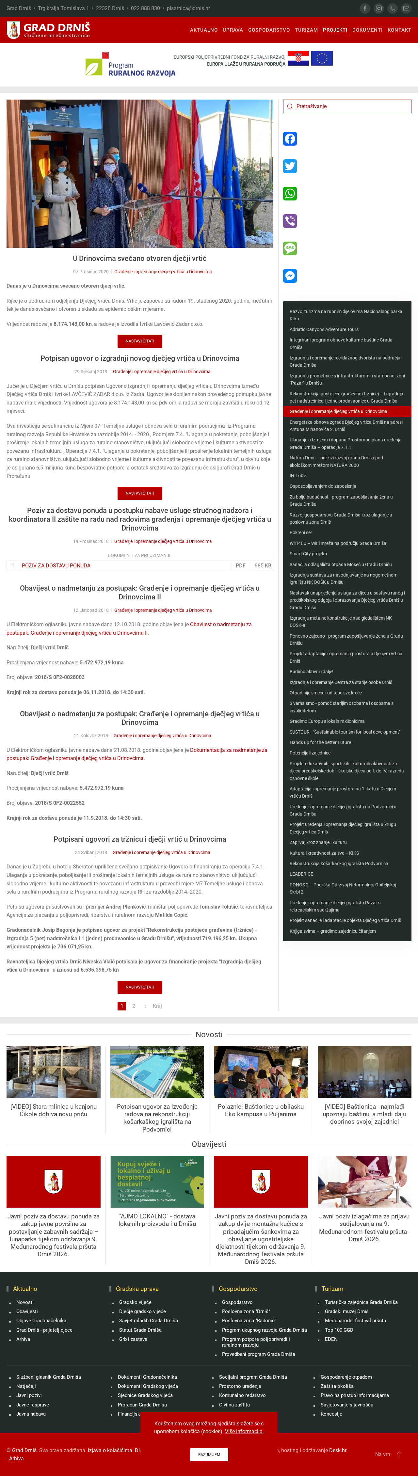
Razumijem (209, 1454)
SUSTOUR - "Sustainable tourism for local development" (345, 732)
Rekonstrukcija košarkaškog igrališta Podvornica (339, 863)
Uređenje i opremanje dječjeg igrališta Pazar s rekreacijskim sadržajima (335, 906)
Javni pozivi (29, 1395)
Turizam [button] (306, 30)
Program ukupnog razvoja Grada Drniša (264, 1330)
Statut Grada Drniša (140, 1330)
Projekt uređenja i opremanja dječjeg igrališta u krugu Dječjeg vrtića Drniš (343, 828)
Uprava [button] (233, 30)
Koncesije (331, 1414)
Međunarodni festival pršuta (355, 1321)
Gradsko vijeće (135, 1302)
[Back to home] (49, 30)
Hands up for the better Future (320, 742)
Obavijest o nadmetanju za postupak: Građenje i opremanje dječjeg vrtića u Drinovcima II (140, 592)
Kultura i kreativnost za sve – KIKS (324, 853)
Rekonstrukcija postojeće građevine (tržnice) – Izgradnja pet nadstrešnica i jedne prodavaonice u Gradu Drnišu (346, 397)
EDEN (331, 1339)
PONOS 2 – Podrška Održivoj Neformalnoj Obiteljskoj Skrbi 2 (343, 888)
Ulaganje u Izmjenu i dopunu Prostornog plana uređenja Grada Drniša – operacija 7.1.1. (346, 443)
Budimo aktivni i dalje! (311, 671)
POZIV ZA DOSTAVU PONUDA (56, 566)
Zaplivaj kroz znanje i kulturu (318, 842)
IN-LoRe (298, 475)
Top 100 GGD (339, 1330)
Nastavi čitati (140, 341)
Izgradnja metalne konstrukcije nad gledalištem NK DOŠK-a (341, 621)
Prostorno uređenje (240, 1386)
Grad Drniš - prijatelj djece (44, 1330)
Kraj (157, 1006)
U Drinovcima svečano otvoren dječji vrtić (140, 258)
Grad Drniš (24, 1450)
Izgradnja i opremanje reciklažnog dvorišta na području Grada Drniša (345, 361)
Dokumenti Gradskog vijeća (148, 1386)
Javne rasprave (32, 1405)
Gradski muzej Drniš (347, 1311)
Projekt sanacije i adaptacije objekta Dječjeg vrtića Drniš (345, 920)
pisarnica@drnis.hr (188, 8)
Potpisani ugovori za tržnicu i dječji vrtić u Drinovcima (140, 839)
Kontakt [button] (399, 30)
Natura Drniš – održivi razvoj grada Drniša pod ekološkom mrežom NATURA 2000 (336, 461)
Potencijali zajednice (310, 752)
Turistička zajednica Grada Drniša (361, 1302)
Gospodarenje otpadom (346, 1377)
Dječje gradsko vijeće (142, 1311)
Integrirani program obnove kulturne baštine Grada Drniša (341, 343)
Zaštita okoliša (337, 1386)
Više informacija (244, 1431)
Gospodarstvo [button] (269, 30)
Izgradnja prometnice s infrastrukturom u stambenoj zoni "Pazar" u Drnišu (347, 379)
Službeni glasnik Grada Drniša (48, 1377)
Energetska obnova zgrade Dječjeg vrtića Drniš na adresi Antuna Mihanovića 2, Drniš (346, 426)
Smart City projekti (308, 553)
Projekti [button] (335, 30)
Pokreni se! (301, 532)
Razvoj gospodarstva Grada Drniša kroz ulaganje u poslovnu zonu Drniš (341, 518)
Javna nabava (31, 1414)
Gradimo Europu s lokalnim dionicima (327, 721)
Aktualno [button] (204, 30)
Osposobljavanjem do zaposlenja (323, 486)
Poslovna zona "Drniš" (246, 1311)
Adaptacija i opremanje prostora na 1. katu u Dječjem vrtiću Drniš (343, 792)
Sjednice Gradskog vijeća (145, 1395)
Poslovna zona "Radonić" (249, 1321)
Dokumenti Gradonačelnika (147, 1377)
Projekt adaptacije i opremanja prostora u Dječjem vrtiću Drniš (346, 657)
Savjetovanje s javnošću (347, 1405)
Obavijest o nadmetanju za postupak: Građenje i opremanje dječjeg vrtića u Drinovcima (140, 718)
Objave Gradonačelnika (41, 1321)
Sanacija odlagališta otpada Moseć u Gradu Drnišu (341, 564)
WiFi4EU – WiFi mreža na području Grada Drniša (338, 543)
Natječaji (26, 1386)
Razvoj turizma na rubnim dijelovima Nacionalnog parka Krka (346, 315)
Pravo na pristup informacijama (355, 1395)
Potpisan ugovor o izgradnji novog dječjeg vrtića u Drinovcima (139, 358)
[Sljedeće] (145, 1006)
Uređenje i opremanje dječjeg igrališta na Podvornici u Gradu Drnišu (343, 810)
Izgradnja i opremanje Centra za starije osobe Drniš (341, 682)
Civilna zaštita (234, 1405)
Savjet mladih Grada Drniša (148, 1321)
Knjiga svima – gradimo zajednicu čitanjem (333, 931)
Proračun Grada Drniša (142, 1405)
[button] (399, 1454)
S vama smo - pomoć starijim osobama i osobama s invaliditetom (342, 707)
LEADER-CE (301, 874)
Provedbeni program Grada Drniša (258, 1354)
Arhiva (23, 1339)
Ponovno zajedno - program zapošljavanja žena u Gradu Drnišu (346, 639)
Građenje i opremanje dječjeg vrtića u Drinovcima (163, 271)
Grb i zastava (133, 1339)
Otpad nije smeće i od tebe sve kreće (326, 692)
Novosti (25, 1302)
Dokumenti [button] (367, 30)
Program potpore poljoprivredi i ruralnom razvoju (256, 1342)
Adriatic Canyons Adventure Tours (324, 329)
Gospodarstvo (237, 1302)
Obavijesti (27, 1311)
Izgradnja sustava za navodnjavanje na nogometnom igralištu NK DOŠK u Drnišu (343, 578)
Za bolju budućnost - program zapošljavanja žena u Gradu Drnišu (341, 500)
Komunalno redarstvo (242, 1395)
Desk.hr (337, 1450)
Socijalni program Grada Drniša (253, 1377)
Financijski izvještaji (140, 1414)
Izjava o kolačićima (110, 1450)
